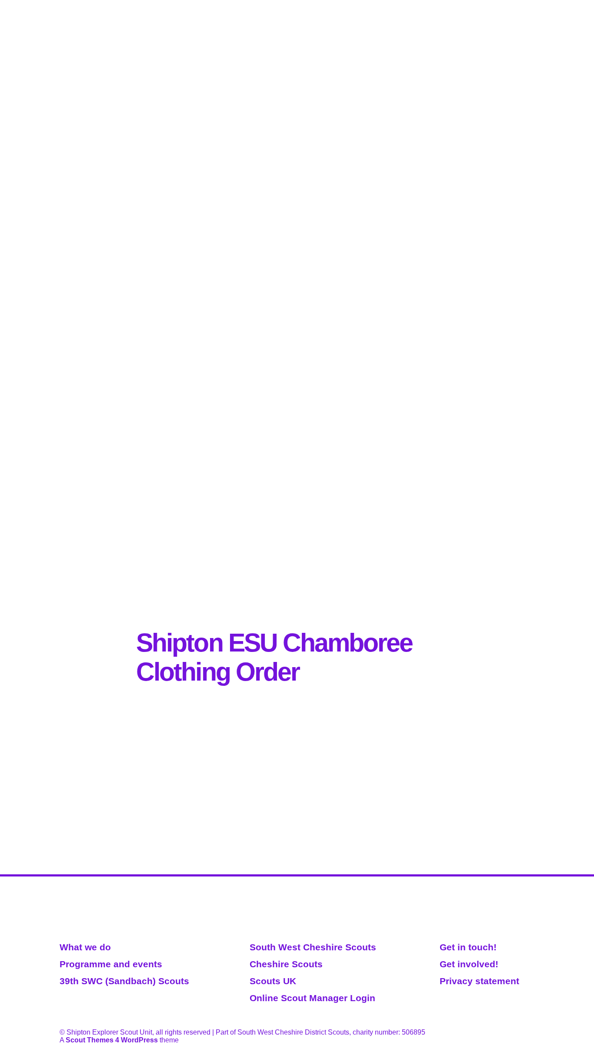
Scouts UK (273, 981)
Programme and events (111, 964)
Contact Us (517, 6)
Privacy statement (479, 981)
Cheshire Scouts (286, 964)
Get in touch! (468, 947)
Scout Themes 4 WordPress (112, 1040)
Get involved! (469, 964)
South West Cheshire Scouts (313, 947)
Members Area (434, 6)
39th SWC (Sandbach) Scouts (124, 981)
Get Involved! (477, 6)
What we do (85, 947)
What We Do (392, 6)
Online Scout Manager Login (312, 998)
